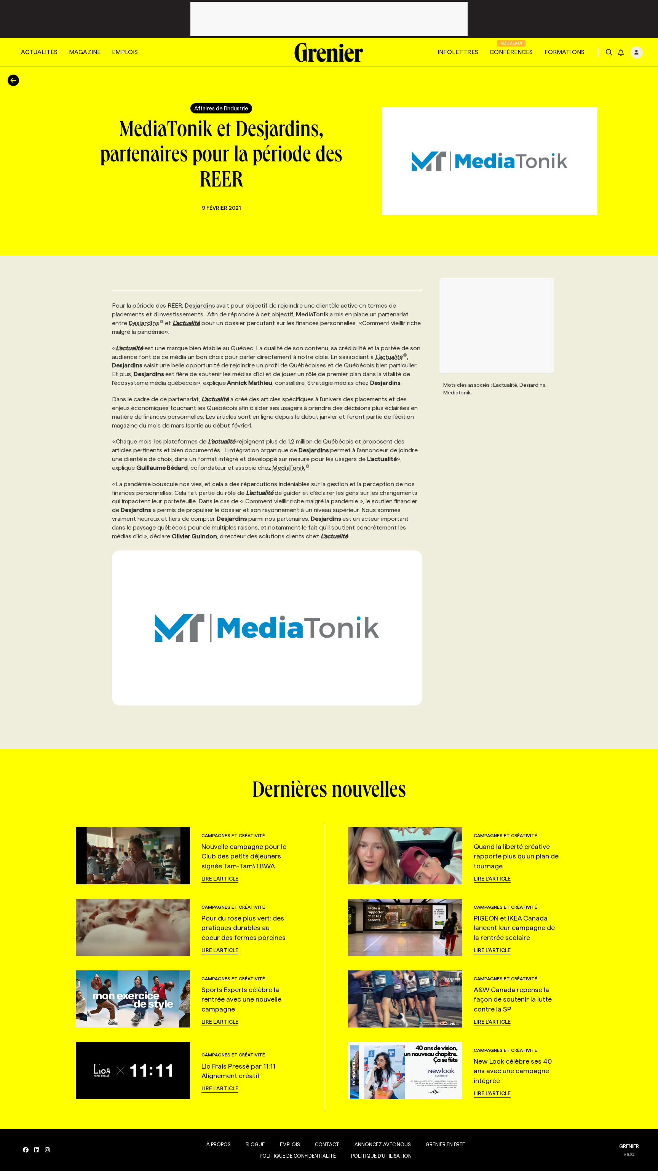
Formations (565, 52)
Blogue (255, 1144)
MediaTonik (312, 314)
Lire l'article (219, 879)
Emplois (125, 52)
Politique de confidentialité (298, 1155)
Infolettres (458, 52)
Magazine (85, 52)
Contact (327, 1144)
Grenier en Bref (445, 1144)
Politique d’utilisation (381, 1155)
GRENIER (629, 1146)
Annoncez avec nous (382, 1144)
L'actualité (388, 357)
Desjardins (200, 305)
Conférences (511, 52)
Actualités (39, 52)
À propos (218, 1144)
